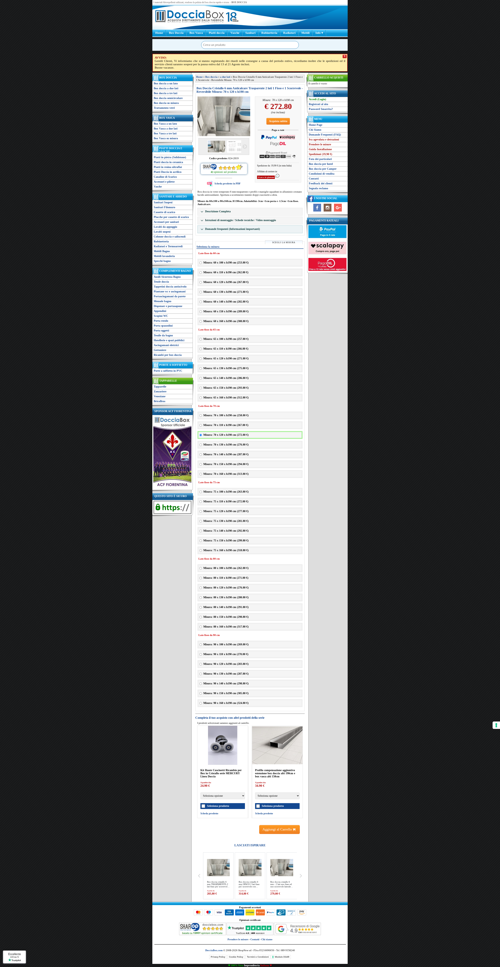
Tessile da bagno (163, 335)
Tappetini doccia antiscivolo (170, 286)
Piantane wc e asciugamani (170, 291)
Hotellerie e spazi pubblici (169, 340)
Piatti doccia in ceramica (168, 162)
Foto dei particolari (320, 159)
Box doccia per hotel (321, 164)
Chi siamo (266, 939)
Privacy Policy (218, 956)
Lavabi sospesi (162, 231)
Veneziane (159, 396)
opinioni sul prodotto (225, 172)
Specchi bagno (162, 261)
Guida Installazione (320, 149)
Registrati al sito (318, 104)
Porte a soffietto (173, 364)
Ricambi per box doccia (168, 355)
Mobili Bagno (162, 251)
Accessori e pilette (164, 181)
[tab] (250, 211)
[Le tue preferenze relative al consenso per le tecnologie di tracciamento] (496, 725)
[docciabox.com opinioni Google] (297, 934)
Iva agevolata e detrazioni (324, 139)
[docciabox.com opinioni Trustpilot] (250, 934)
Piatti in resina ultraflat (168, 167)
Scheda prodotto (238, 813)
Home (159, 32)
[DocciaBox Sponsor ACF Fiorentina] (172, 487)
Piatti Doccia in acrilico (167, 172)
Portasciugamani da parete (170, 296)
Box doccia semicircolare (168, 98)
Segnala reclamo (318, 188)
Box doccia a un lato (166, 83)
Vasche (234, 32)
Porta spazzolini (163, 325)
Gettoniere (160, 350)
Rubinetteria (269, 32)
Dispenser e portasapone (168, 306)
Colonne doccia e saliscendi (170, 236)
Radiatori (289, 32)
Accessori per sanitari (166, 222)
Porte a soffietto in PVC (168, 370)
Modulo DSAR (282, 956)
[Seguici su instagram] (327, 211)
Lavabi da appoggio (165, 226)
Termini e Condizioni (258, 956)
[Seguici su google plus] (338, 211)
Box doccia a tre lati (165, 93)
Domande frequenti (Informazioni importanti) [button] (232, 229)
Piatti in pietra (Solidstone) (170, 157)
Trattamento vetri (164, 107)
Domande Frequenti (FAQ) (325, 134)
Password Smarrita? (321, 109)
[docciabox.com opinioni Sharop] (202, 934)
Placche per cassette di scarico (171, 217)
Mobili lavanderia (164, 256)
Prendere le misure (320, 144)
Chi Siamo (315, 129)
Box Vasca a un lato (165, 123)
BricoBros (159, 401)
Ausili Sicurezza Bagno (167, 276)
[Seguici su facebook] (317, 211)
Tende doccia (161, 281)
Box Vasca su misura (166, 138)
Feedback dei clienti (320, 183)
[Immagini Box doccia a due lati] (223, 116)
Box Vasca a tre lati (165, 133)
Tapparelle (168, 380)
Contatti (314, 178)
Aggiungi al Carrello (277, 829)
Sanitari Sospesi (163, 202)
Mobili (305, 32)
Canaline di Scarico (165, 176)
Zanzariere (160, 391)
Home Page (315, 124)
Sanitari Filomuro (164, 207)
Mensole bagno (162, 301)
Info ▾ (319, 32)
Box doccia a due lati (166, 88)
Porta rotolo (161, 320)
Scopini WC (161, 315)
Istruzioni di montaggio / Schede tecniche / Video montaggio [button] (240, 220)
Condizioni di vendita (321, 173)
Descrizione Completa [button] (217, 211)
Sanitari (250, 32)
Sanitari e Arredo (173, 196)
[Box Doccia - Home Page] (189, 17)
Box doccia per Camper (323, 168)
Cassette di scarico (164, 212)
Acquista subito (278, 121)
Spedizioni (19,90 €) (320, 154)
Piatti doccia (217, 32)
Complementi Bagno (175, 271)
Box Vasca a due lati (166, 128)
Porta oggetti (161, 330)
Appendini (160, 311)
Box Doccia (176, 32)
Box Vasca (196, 32)
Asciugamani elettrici (166, 345)
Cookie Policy (236, 956)
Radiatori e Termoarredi (168, 246)
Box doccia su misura (166, 103)
